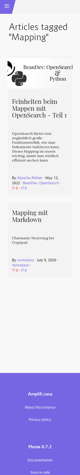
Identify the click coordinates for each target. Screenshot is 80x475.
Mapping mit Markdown (30, 216)
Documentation (40, 460)
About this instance (40, 407)
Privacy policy (40, 420)
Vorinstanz (20, 265)
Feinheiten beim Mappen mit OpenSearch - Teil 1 (39, 108)
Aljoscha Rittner (29, 178)
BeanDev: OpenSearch (41, 183)
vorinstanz (25, 260)
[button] (7, 7)
